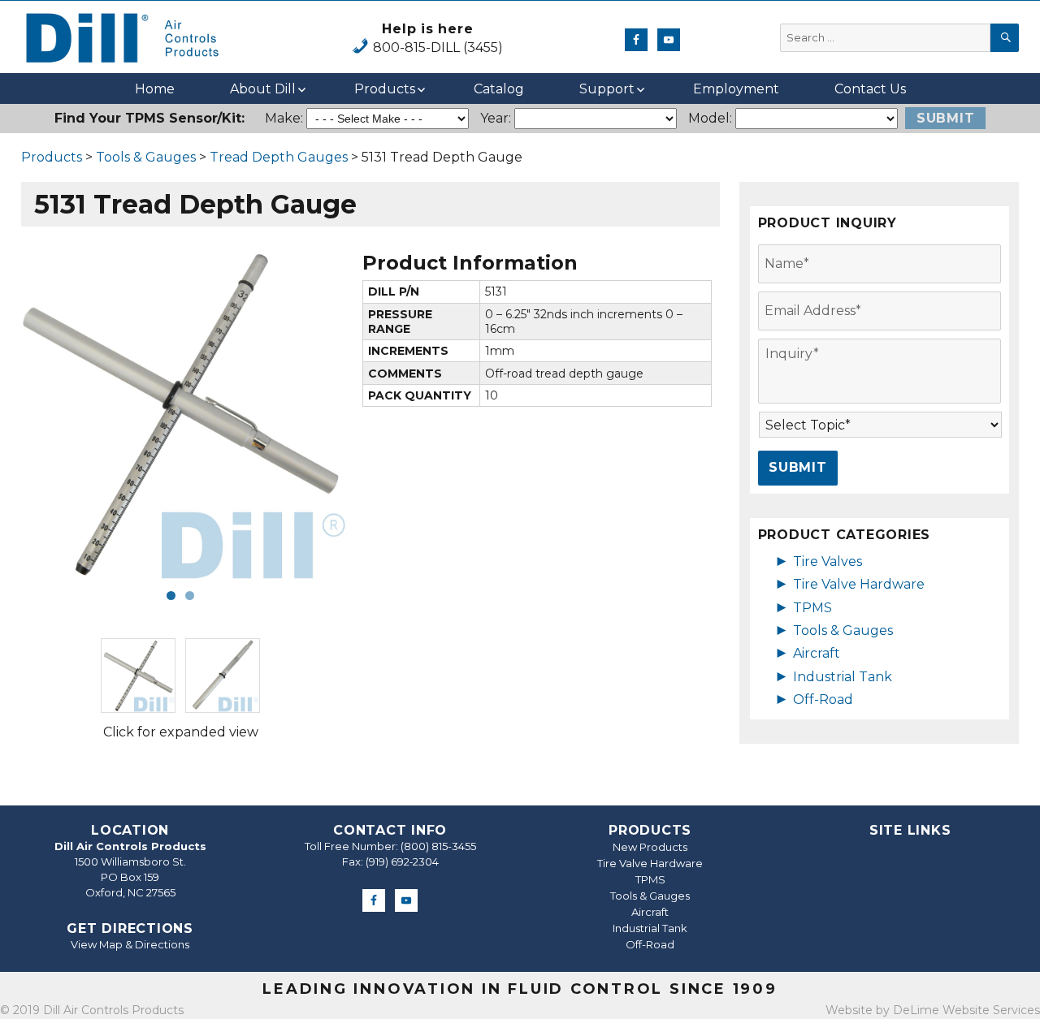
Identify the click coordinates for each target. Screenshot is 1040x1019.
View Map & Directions (130, 944)
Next (372, 414)
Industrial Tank (842, 676)
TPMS (812, 607)
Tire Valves (827, 561)
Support (607, 89)
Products (384, 89)
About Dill (263, 89)
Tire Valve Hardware (859, 584)
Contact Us (870, 89)
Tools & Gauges (146, 157)
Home (155, 89)
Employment (736, 89)
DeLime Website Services (966, 1010)
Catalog (499, 89)
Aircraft (816, 653)
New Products (650, 846)
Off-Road (823, 699)
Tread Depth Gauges (279, 157)
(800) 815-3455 (438, 846)
